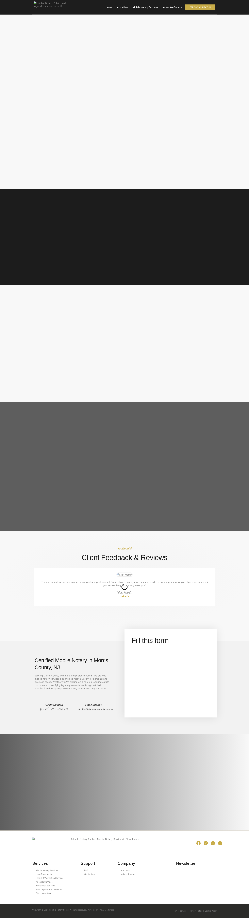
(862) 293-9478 (54, 709)
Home (108, 7)
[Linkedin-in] (213, 843)
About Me (122, 7)
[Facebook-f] (198, 843)
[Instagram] (206, 843)
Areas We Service (172, 7)
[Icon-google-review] (220, 843)
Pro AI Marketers (106, 910)
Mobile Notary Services (145, 7)
